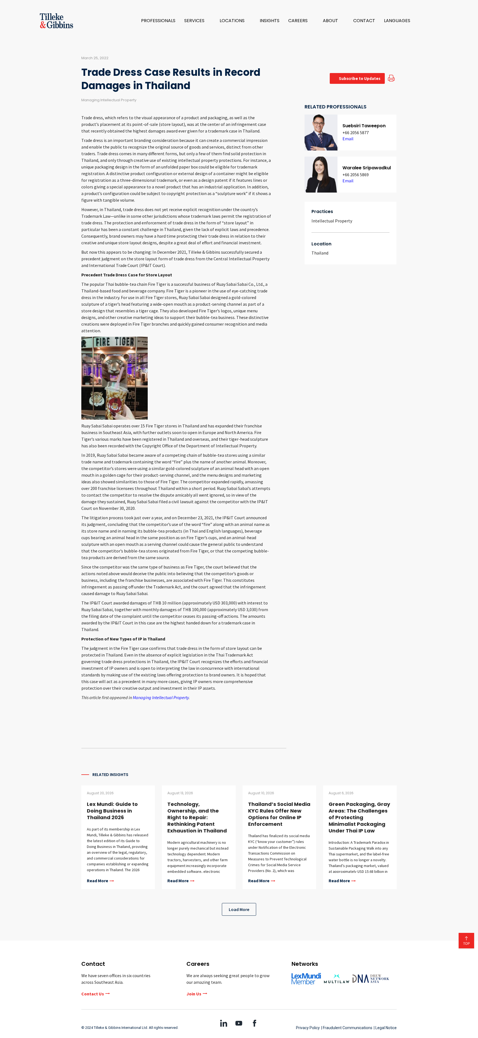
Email (348, 138)
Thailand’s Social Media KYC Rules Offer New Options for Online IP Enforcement (279, 814)
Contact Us (92, 994)
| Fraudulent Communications (346, 1028)
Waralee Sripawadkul (366, 168)
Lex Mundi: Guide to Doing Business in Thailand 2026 (112, 811)
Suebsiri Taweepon (364, 126)
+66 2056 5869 (355, 174)
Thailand (319, 253)
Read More (97, 880)
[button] (197, 20)
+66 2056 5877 (355, 132)
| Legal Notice (385, 1028)
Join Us (193, 994)
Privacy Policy (308, 1028)
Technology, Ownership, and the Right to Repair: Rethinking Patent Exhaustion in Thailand (197, 817)
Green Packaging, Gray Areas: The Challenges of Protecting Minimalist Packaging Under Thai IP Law (359, 817)
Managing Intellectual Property (161, 697)
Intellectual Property (331, 221)
